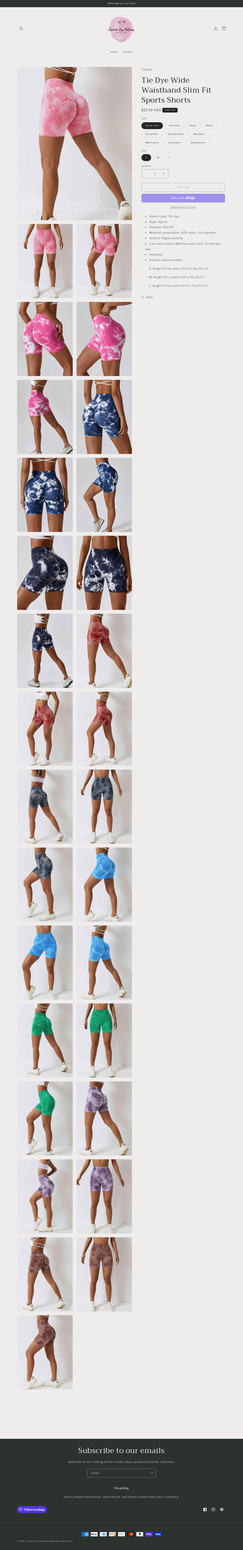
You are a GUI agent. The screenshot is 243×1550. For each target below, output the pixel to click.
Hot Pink (176, 126)
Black (211, 126)
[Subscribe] (151, 1473)
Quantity (146, 165)
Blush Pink (154, 126)
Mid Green (154, 143)
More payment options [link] (183, 207)
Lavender (177, 143)
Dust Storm (200, 143)
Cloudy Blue (178, 134)
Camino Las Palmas (36, 1541)
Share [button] (149, 297)
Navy (194, 126)
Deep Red (153, 134)
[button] (21, 28)
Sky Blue (200, 134)
